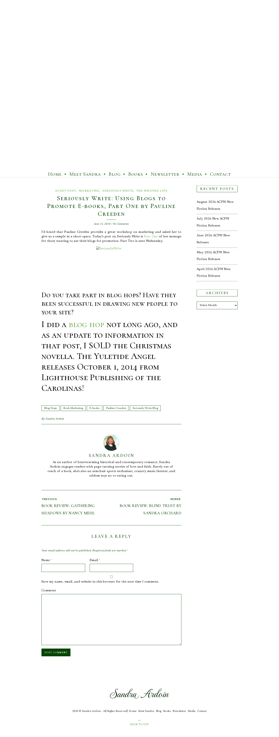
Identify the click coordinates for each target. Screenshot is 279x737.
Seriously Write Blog (145, 408)
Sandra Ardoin (55, 419)
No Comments (121, 224)
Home (54, 174)
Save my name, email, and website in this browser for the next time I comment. (100, 581)
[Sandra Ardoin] (139, 86)
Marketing (89, 191)
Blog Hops (50, 408)
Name (46, 560)
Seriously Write (118, 191)
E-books (94, 408)
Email (95, 560)
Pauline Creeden (116, 408)
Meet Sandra (85, 174)
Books (135, 174)
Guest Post (65, 191)
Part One (151, 236)
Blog (114, 174)
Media (194, 174)
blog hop (86, 324)
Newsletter (165, 174)
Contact (220, 174)
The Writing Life (152, 191)
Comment (48, 590)
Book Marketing (73, 408)
